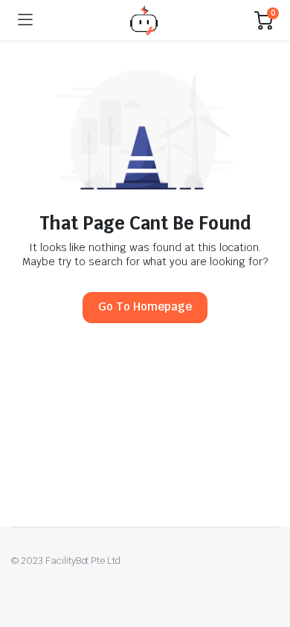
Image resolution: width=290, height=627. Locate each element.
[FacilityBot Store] (144, 19)
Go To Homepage (145, 306)
